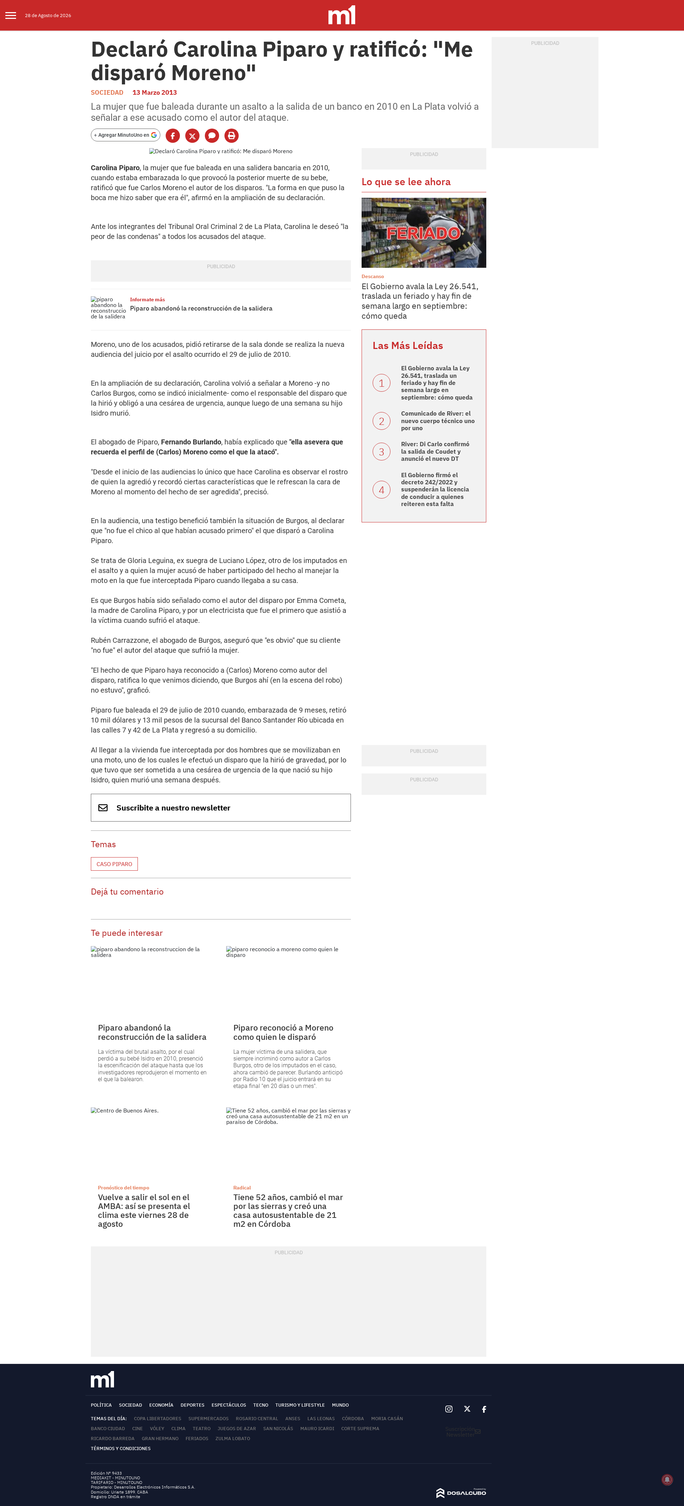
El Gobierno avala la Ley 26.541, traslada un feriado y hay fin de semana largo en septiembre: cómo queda (420, 301)
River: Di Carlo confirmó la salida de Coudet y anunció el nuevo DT (435, 451)
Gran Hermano (160, 1438)
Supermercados (208, 1419)
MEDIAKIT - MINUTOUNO (115, 1477)
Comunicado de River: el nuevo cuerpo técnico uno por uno (438, 421)
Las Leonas (321, 1419)
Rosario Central (257, 1419)
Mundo (340, 1405)
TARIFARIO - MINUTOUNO (117, 1482)
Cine (137, 1429)
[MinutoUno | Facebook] (481, 1409)
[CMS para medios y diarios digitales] (461, 1496)
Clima (178, 1429)
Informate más (147, 299)
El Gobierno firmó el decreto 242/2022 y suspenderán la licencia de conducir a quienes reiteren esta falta (435, 489)
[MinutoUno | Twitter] (467, 1409)
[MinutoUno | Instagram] (449, 1409)
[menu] (15, 15)
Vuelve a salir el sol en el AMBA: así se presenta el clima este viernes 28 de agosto (144, 1210)
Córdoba (353, 1419)
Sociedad (107, 92)
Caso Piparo (114, 863)
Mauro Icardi (317, 1429)
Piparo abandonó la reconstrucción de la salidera (201, 308)
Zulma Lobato (233, 1438)
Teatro (202, 1429)
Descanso (373, 276)
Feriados (197, 1438)
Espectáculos (229, 1405)
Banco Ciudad (108, 1429)
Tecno (260, 1405)
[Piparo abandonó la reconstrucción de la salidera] (108, 309)
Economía (161, 1405)
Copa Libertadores (157, 1419)
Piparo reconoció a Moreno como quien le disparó (283, 1032)
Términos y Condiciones (121, 1448)
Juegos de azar (237, 1429)
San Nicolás (278, 1429)
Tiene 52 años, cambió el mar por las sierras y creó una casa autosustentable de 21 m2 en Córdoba (288, 1210)
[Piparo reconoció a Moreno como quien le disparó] (288, 981)
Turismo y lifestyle (300, 1405)
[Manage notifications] (667, 1479)
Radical (242, 1187)
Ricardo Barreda (113, 1438)
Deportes (192, 1405)
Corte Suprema (360, 1429)
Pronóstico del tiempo (123, 1187)
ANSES (292, 1419)
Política (101, 1405)
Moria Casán (387, 1419)
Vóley (157, 1429)
